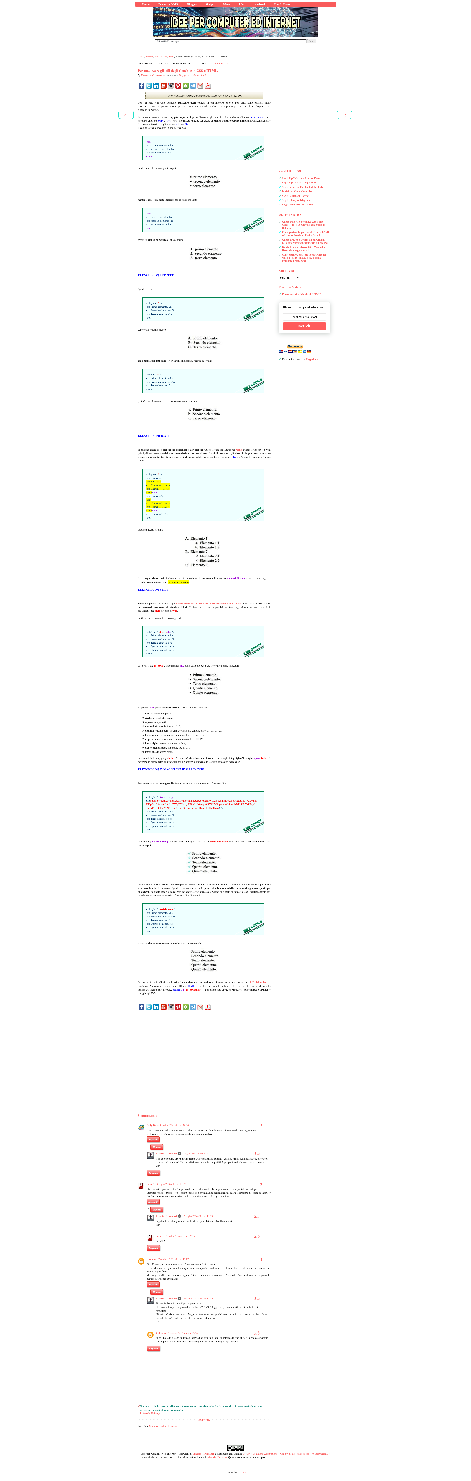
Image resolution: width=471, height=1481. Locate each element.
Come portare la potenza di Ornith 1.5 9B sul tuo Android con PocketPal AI (305, 233)
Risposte (156, 1147)
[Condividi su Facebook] (141, 86)
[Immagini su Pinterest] (178, 86)
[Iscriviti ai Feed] (186, 86)
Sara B (150, 1184)
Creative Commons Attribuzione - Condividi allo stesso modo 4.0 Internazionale (286, 1453)
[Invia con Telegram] (193, 86)
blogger (183, 75)
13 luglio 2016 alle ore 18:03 (197, 1216)
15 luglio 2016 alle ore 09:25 (179, 1236)
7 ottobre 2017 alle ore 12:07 (173, 1259)
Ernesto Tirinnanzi (166, 1153)
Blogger (242, 1472)
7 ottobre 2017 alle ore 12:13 (197, 1298)
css (190, 75)
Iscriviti (305, 326)
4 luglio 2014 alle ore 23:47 (196, 1153)
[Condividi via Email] (200, 86)
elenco (196, 75)
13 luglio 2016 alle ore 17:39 (170, 1184)
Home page (204, 1419)
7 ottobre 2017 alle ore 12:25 (183, 1333)
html (203, 75)
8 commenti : (219, 63)
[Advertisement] (204, 1055)
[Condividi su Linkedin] (156, 86)
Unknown (152, 1259)
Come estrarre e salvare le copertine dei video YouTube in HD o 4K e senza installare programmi (304, 258)
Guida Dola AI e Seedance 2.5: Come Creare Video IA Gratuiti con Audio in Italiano (303, 225)
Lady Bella (153, 1125)
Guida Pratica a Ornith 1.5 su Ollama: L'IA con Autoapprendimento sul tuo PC (305, 241)
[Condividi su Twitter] (149, 86)
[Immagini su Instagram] (171, 86)
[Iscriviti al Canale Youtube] (164, 86)
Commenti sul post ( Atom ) (164, 1426)
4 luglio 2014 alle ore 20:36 (174, 1125)
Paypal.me (312, 359)
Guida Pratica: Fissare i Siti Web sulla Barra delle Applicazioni (303, 248)
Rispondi (153, 1139)
